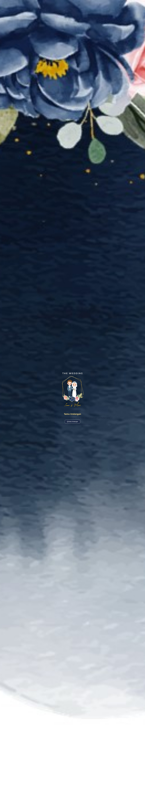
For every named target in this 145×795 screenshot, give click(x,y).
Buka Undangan (73, 421)
